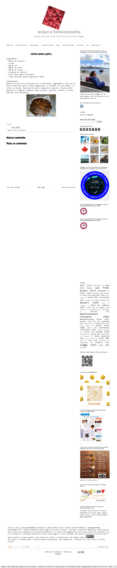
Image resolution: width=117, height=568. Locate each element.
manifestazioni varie (91, 319)
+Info (110, 566)
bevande (106, 293)
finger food (90, 307)
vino (101, 345)
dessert (84, 303)
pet (87, 45)
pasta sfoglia (85, 325)
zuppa (82, 347)
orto (94, 321)
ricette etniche (103, 330)
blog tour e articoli (47, 45)
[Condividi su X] (15, 127)
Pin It (9, 124)
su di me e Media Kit (21, 45)
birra (85, 295)
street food (105, 334)
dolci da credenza (19, 130)
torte (101, 338)
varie (90, 340)
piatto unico (102, 326)
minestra (83, 321)
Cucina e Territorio (68, 45)
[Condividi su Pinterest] (19, 127)
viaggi (58, 45)
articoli (95, 293)
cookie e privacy (96, 45)
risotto (86, 332)
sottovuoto (83, 334)
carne (90, 297)
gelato (102, 307)
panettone (105, 321)
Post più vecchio (68, 187)
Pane (107, 285)
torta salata (90, 338)
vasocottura (102, 340)
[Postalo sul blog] (14, 127)
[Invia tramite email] (12, 127)
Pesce (89, 288)
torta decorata (101, 336)
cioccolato (104, 297)
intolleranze (105, 309)
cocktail (88, 300)
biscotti (96, 295)
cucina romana (34, 45)
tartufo (86, 336)
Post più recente (13, 187)
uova (81, 340)
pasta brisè (88, 323)
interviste (93, 309)
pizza (89, 328)
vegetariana (84, 342)
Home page (9, 45)
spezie (93, 334)
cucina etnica (100, 300)
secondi (99, 332)
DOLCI (82, 285)
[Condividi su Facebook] (17, 127)
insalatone (83, 309)
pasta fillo (100, 323)
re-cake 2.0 (80, 45)
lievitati (94, 311)
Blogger (58, 554)
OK (115, 566)
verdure (98, 342)
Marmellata (96, 285)
